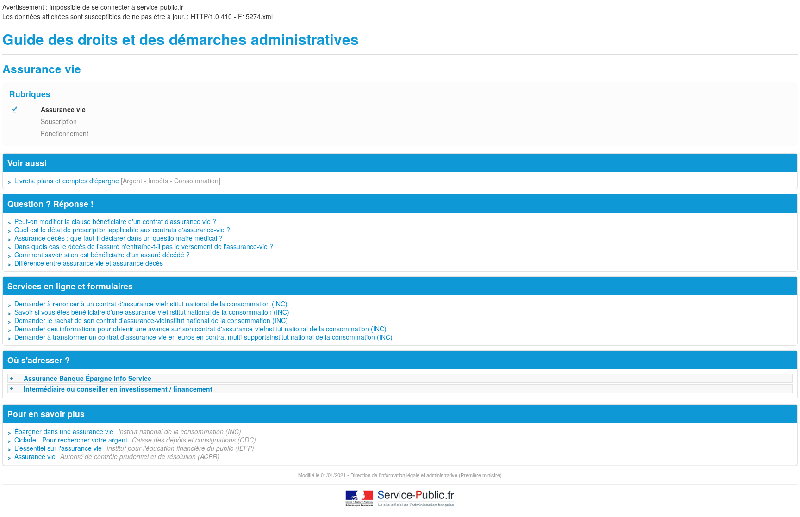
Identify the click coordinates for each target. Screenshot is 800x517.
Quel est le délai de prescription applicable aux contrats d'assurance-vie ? (122, 229)
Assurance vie (35, 456)
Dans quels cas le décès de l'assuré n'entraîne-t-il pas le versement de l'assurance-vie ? (143, 246)
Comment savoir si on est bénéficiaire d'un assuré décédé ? (102, 254)
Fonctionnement (64, 133)
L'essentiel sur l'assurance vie (58, 448)
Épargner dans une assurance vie (63, 431)
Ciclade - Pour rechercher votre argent (70, 439)
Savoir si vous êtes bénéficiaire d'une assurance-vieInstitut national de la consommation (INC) (151, 312)
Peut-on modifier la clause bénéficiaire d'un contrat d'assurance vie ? (115, 221)
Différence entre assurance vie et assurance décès (88, 263)
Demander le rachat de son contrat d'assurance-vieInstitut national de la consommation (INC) (151, 320)
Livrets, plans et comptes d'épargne (66, 180)
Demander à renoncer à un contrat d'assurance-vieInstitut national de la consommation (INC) (151, 303)
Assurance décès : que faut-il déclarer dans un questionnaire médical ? (118, 238)
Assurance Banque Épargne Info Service (87, 378)
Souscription (59, 121)
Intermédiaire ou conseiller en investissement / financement (118, 389)
